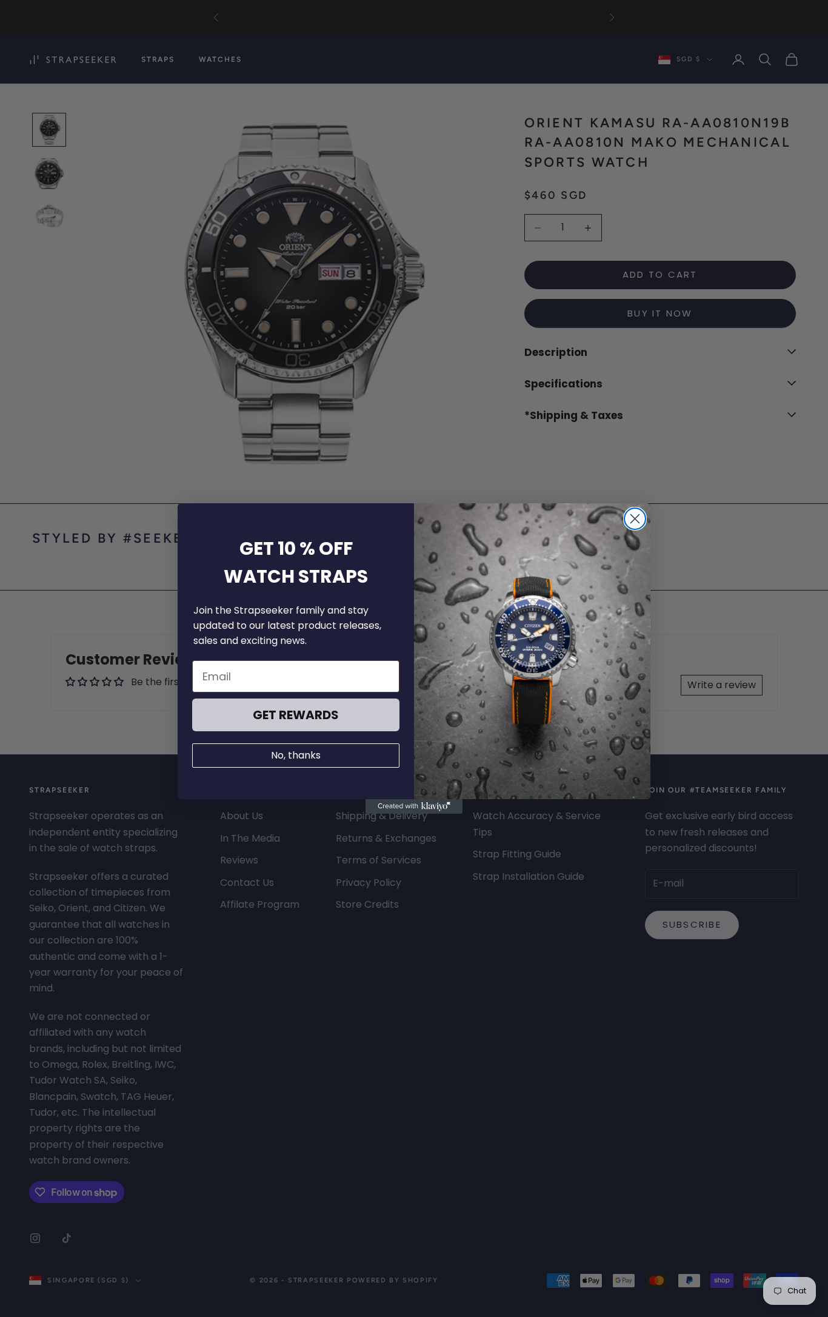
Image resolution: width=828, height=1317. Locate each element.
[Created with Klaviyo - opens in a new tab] (414, 806)
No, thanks (296, 755)
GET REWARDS (296, 714)
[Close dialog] (635, 518)
